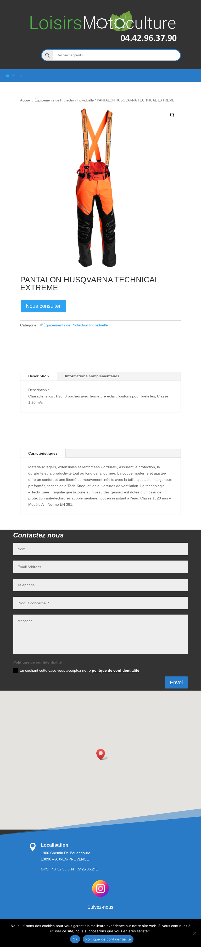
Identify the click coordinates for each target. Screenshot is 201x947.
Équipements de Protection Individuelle (64, 100)
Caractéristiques (43, 453)
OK (75, 939)
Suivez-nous (100, 907)
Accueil (25, 100)
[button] (172, 115)
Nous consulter (43, 306)
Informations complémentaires (92, 376)
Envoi (176, 682)
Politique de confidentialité (108, 939)
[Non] (194, 933)
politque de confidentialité (115, 670)
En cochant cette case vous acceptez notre (79, 670)
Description (38, 376)
